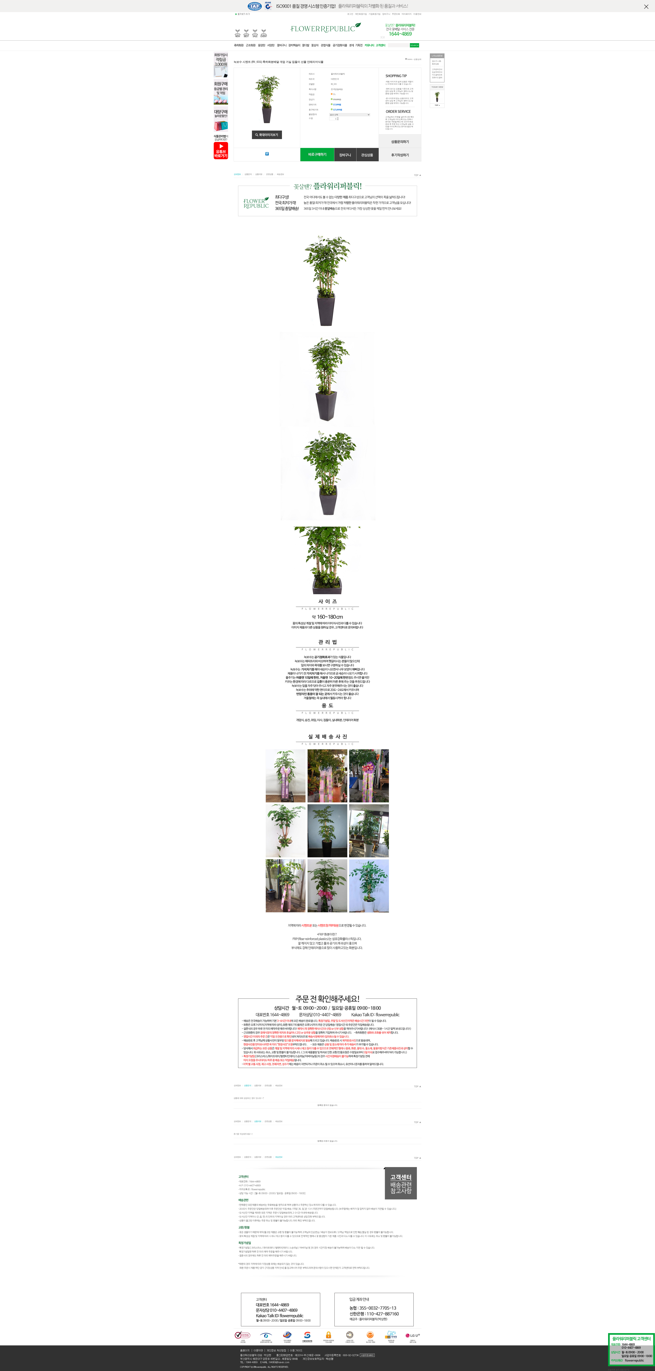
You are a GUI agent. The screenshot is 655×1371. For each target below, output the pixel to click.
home (409, 59)
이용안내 (417, 14)
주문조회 (396, 14)
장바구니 (386, 14)
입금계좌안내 (437, 72)
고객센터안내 (437, 69)
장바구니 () (436, 61)
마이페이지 (407, 14)
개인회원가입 (361, 14)
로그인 (350, 14)
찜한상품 (435, 64)
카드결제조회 (437, 75)
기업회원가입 (375, 14)
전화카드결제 (437, 77)
